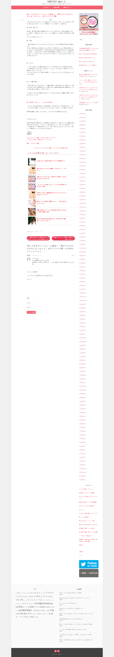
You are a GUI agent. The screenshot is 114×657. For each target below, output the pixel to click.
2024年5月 (81, 140)
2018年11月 (82, 386)
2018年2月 (81, 420)
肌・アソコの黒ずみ (84, 517)
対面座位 (42, 607)
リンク (80, 555)
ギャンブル (25, 600)
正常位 (18, 614)
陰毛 (49, 614)
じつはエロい (24, 593)
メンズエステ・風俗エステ (85, 535)
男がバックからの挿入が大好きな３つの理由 (70, 593)
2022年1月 (81, 244)
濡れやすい (28, 614)
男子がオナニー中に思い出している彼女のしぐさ (71, 608)
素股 (39, 614)
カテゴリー (46, 7)
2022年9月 (81, 214)
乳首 (37, 603)
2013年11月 (82, 472)
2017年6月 (81, 442)
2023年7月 (81, 177)
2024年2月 (81, 151)
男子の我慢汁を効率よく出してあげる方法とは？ (71, 619)
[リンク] (58, 651)
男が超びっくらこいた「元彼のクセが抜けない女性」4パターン (63, 238)
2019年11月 (82, 341)
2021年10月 (82, 255)
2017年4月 (81, 450)
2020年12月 (82, 293)
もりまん (36, 593)
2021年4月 (81, 278)
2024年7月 (81, 132)
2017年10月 (82, 431)
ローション (28, 603)
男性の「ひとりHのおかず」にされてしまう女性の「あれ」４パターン (76, 613)
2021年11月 (82, 252)
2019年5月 (81, 364)
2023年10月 (82, 166)
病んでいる (35, 613)
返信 (73, 255)
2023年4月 (81, 188)
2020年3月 (81, 326)
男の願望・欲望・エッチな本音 (86, 528)
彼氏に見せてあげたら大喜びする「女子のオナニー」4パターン (74, 598)
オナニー (40, 596)
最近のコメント (67, 7)
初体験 (46, 603)
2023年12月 (82, 158)
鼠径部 (37, 617)
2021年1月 (81, 289)
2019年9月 (81, 349)
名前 (28, 298)
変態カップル (24, 607)
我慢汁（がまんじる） (36, 610)
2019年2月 (81, 375)
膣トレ (41, 614)
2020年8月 (81, 308)
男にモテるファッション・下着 (86, 521)
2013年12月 (82, 468)
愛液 (24, 610)
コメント (29, 279)
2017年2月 (81, 457)
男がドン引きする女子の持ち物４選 (87, 54)
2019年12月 (82, 338)
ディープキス (38, 600)
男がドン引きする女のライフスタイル (88, 524)
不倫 (34, 603)
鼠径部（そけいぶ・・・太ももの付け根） (41, 102)
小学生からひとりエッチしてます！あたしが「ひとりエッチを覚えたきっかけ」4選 (88, 89)
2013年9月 (81, 479)
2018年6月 (81, 405)
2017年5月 (81, 446)
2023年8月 (81, 173)
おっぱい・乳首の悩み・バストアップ (88, 513)
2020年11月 (82, 296)
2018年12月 (82, 382)
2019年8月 (81, 352)
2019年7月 (81, 356)
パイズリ (47, 600)
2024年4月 (81, 143)
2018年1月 (81, 423)
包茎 (17, 607)
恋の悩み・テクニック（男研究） (87, 492)
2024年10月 (82, 121)
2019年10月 (82, 345)
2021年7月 (81, 267)
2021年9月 (81, 259)
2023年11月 (82, 162)
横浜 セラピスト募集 (33, 143)
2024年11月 (82, 117)
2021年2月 (81, 285)
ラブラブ (21, 603)
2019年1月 (81, 379)
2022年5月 (81, 229)
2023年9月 (81, 169)
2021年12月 (82, 248)
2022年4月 (81, 233)
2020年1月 (81, 334)
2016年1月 (81, 465)
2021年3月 (81, 281)
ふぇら (30, 592)
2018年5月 (81, 408)
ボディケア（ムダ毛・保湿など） (87, 506)
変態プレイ (34, 607)
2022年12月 (82, 203)
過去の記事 (56, 7)
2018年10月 (82, 390)
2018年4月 (81, 412)
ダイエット (82, 509)
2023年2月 (81, 196)
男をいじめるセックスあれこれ (86, 61)
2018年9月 (81, 394)
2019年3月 (81, 371)
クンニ (30, 600)
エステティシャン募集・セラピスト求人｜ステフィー (42, 138)
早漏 (52, 610)
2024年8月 (81, 128)
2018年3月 (81, 416)
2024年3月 (81, 147)
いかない (18, 593)
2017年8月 (81, 438)
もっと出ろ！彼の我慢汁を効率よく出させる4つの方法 (72, 629)
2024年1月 (81, 154)
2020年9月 (81, 304)
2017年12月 (82, 427)
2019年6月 (81, 360)
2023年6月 (81, 181)
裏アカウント (45, 613)
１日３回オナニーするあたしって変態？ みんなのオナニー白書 (75, 634)
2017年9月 (81, 435)
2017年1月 (81, 461)
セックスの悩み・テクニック (38, 231)
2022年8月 (81, 218)
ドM (44, 600)
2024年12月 (82, 113)
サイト (29, 307)
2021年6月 (81, 270)
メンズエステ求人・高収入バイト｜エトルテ (39, 139)
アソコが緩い (43, 593)
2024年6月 (81, 136)
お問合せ (81, 551)
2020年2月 (81, 330)
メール (29, 303)
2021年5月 (81, 274)
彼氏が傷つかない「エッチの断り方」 (88, 65)
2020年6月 (81, 315)
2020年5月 (81, 319)
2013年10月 (82, 476)
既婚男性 (48, 610)
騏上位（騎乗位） (30, 617)
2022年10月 (82, 211)
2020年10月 (82, 300)
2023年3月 (81, 192)
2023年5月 (81, 184)
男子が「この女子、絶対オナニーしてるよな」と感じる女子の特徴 (75, 624)
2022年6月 (81, 226)
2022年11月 (82, 207)
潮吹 (21, 614)
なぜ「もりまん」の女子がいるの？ (68, 603)
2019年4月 (81, 367)
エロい (25, 596)
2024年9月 (81, 125)
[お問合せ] (55, 651)
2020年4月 (81, 323)
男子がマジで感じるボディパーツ (87, 57)
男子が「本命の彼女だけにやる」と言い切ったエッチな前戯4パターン (76, 640)
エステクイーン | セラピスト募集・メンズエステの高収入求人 (51, 148)
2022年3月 (81, 237)
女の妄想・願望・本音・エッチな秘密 (88, 532)
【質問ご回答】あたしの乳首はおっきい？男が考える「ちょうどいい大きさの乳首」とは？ (38, 238)
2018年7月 (81, 401)
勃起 (51, 603)
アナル (49, 592)
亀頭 (41, 603)
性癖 (20, 610)
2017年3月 (81, 453)
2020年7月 (81, 311)
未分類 (80, 545)
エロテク (32, 596)
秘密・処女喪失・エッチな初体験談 (87, 502)
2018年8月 (81, 397)
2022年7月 (81, 222)
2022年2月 (81, 240)
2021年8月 (81, 263)
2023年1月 (81, 199)
